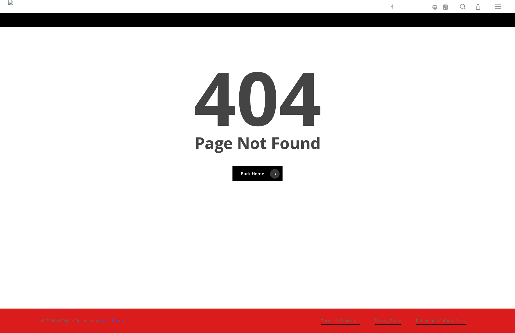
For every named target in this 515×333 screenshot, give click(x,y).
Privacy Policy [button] (388, 320)
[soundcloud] (424, 6)
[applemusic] (445, 6)
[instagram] (413, 6)
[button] (498, 7)
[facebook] (392, 6)
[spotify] (434, 6)
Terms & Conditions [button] (340, 320)
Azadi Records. (114, 320)
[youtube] (402, 6)
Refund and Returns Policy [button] (441, 320)
